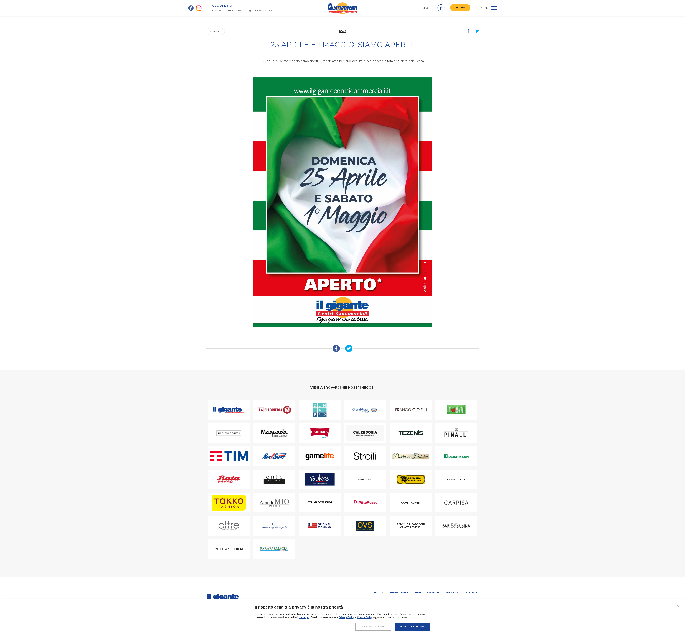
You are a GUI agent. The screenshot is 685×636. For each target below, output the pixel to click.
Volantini (452, 592)
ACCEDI (460, 7)
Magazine (433, 592)
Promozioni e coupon (405, 592)
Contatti (471, 592)
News (342, 31)
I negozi (378, 592)
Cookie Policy (364, 617)
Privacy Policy (346, 617)
